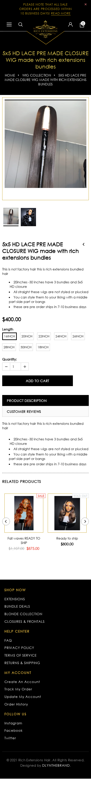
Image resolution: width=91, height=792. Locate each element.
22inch (43, 336)
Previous (83, 244)
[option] (45, 144)
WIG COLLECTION (36, 75)
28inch (9, 347)
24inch (60, 336)
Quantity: (9, 359)
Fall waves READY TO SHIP (24, 540)
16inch (9, 336)
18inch (43, 347)
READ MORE (61, 13)
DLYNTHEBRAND (56, 765)
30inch (26, 347)
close (86, 4)
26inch (77, 336)
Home (10, 75)
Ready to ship (67, 538)
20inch (26, 336)
